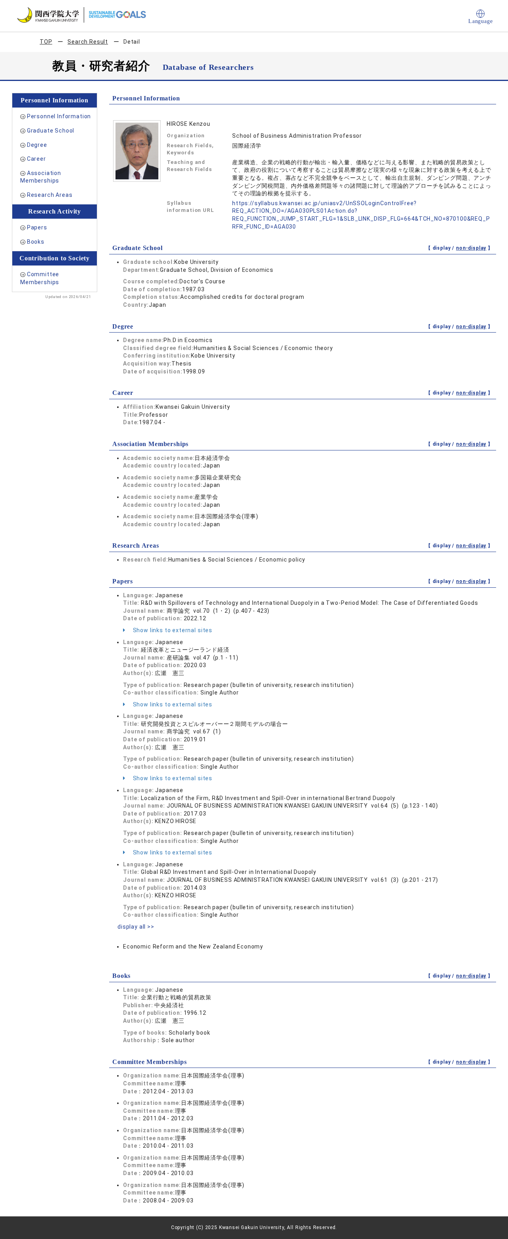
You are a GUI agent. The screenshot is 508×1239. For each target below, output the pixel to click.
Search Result (87, 41)
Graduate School (51, 130)
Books (35, 242)
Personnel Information (59, 116)
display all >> (135, 926)
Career (36, 159)
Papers (37, 227)
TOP (46, 41)
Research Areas (50, 195)
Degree (37, 145)
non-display (471, 248)
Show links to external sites (171, 630)
